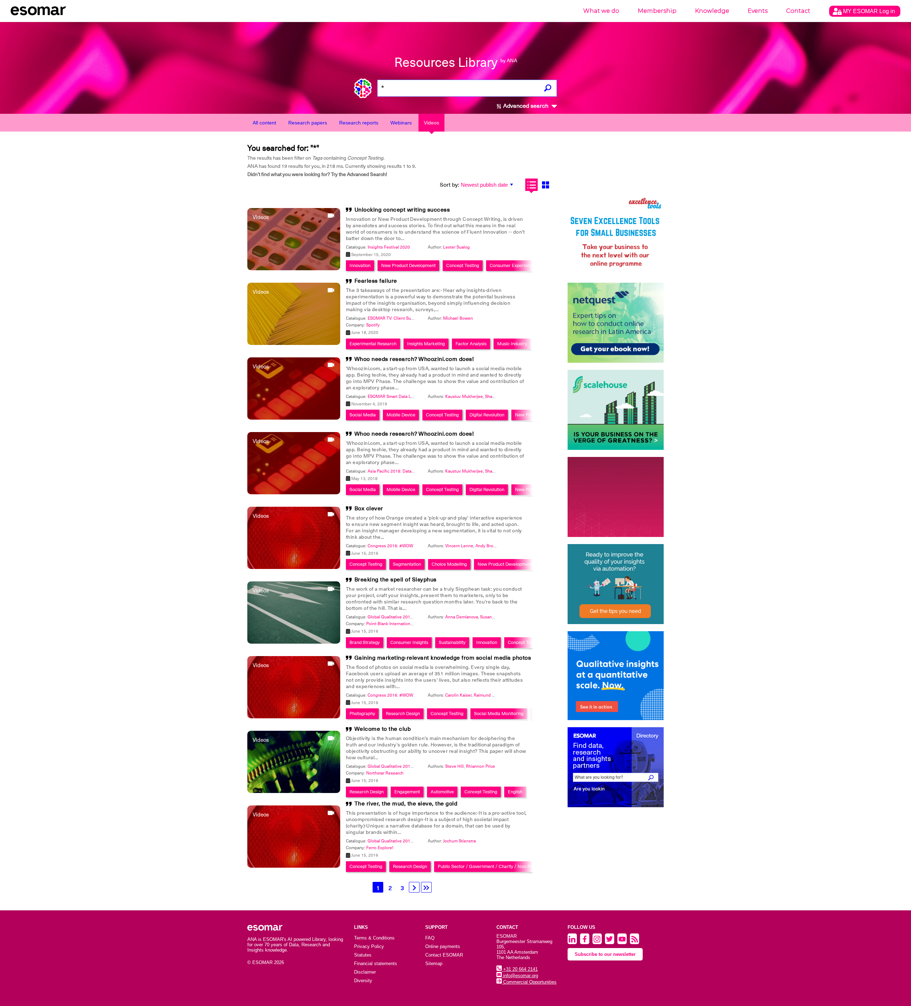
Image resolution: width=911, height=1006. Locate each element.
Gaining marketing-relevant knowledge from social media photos (442, 657)
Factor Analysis (471, 344)
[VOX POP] (616, 497)
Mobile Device (400, 415)
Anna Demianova (461, 617)
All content (264, 123)
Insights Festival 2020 (389, 247)
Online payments (442, 946)
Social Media (362, 415)
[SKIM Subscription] (616, 584)
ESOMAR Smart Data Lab (392, 396)
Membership (657, 10)
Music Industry (512, 344)
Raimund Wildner (490, 695)
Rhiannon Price (480, 766)
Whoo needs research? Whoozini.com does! (414, 359)
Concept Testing (462, 265)
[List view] (531, 185)
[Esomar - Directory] (616, 767)
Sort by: (449, 184)
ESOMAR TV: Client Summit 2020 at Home (408, 318)
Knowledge (712, 10)
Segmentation (407, 564)
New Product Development (408, 265)
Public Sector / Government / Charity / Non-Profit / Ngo (494, 866)
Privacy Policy (369, 946)
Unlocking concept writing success (402, 209)
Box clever (368, 508)
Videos (431, 123)
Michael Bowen (458, 318)
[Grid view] (545, 185)
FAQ (430, 938)
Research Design (403, 713)
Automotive (442, 792)
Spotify (373, 325)
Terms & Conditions (374, 938)
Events (758, 10)
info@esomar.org (520, 975)
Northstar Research (385, 773)
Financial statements (375, 963)
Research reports (358, 123)
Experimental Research (372, 344)
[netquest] (616, 323)
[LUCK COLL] (616, 410)
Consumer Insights (409, 642)
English (515, 792)
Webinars (401, 123)
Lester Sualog (456, 247)
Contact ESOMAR (444, 955)
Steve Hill (454, 766)
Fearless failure (375, 280)
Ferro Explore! (379, 848)
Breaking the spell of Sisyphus (395, 579)
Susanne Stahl (493, 617)
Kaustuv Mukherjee (464, 396)
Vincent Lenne (459, 546)
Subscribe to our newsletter (605, 954)
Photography (362, 713)
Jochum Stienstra (459, 841)
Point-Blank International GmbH (396, 624)
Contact (798, 10)
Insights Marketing (426, 344)
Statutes (363, 955)
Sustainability (452, 642)
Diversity (363, 980)
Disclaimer (365, 972)
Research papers (307, 123)
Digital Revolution (486, 415)
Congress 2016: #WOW (390, 546)
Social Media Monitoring (498, 713)
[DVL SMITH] (616, 236)
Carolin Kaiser (458, 695)
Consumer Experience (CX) (517, 265)
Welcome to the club (382, 729)
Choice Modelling (449, 564)
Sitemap (433, 963)
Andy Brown (487, 546)
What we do (601, 10)
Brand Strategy (364, 642)
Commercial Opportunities (529, 982)
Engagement (407, 792)
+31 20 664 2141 (520, 969)
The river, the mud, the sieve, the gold (406, 803)
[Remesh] (616, 675)
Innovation (359, 265)
